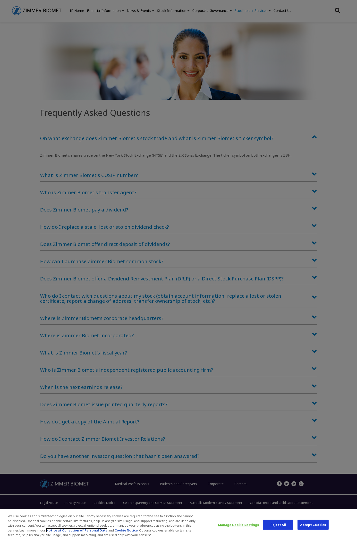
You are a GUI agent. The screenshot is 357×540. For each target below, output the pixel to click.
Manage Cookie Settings (238, 525)
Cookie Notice (126, 530)
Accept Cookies (313, 525)
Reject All (278, 525)
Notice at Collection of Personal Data (77, 530)
